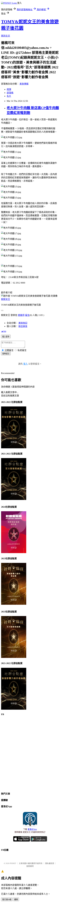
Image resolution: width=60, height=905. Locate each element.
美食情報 (24, 84)
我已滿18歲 (6, 899)
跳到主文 (5, 36)
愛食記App (32, 829)
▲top (3, 331)
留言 (27, 315)
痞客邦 (21, 315)
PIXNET (13, 863)
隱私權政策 (49, 863)
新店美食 (22, 326)
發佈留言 (5, 354)
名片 (9, 96)
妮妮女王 (5, 299)
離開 (16, 899)
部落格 (10, 93)
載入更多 (5, 337)
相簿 (9, 89)
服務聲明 (30, 866)
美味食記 (22, 323)
